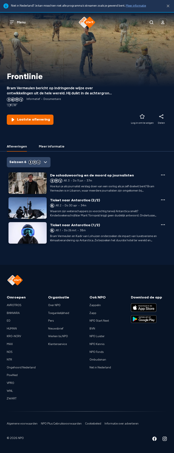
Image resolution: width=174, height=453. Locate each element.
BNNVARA (13, 313)
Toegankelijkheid (58, 313)
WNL (10, 390)
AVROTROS (14, 305)
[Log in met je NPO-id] (163, 22)
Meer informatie (136, 5)
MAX (10, 344)
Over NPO (54, 305)
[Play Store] (143, 319)
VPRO (10, 383)
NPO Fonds (97, 352)
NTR (9, 359)
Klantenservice (57, 344)
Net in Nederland (100, 367)
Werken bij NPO (58, 336)
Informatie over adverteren (122, 423)
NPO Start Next (99, 320)
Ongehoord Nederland (21, 367)
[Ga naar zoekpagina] (151, 22)
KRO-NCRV (14, 336)
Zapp (93, 313)
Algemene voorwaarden (22, 423)
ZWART (12, 398)
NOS (10, 352)
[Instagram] (164, 439)
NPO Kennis (97, 344)
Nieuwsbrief (55, 328)
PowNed (12, 375)
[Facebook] (154, 439)
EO (8, 320)
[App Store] (143, 307)
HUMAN (12, 328)
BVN (92, 328)
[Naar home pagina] (87, 22)
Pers (51, 320)
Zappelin (95, 305)
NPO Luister (97, 336)
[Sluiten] (168, 6)
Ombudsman (98, 359)
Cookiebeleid (93, 423)
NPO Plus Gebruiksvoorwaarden (61, 423)
